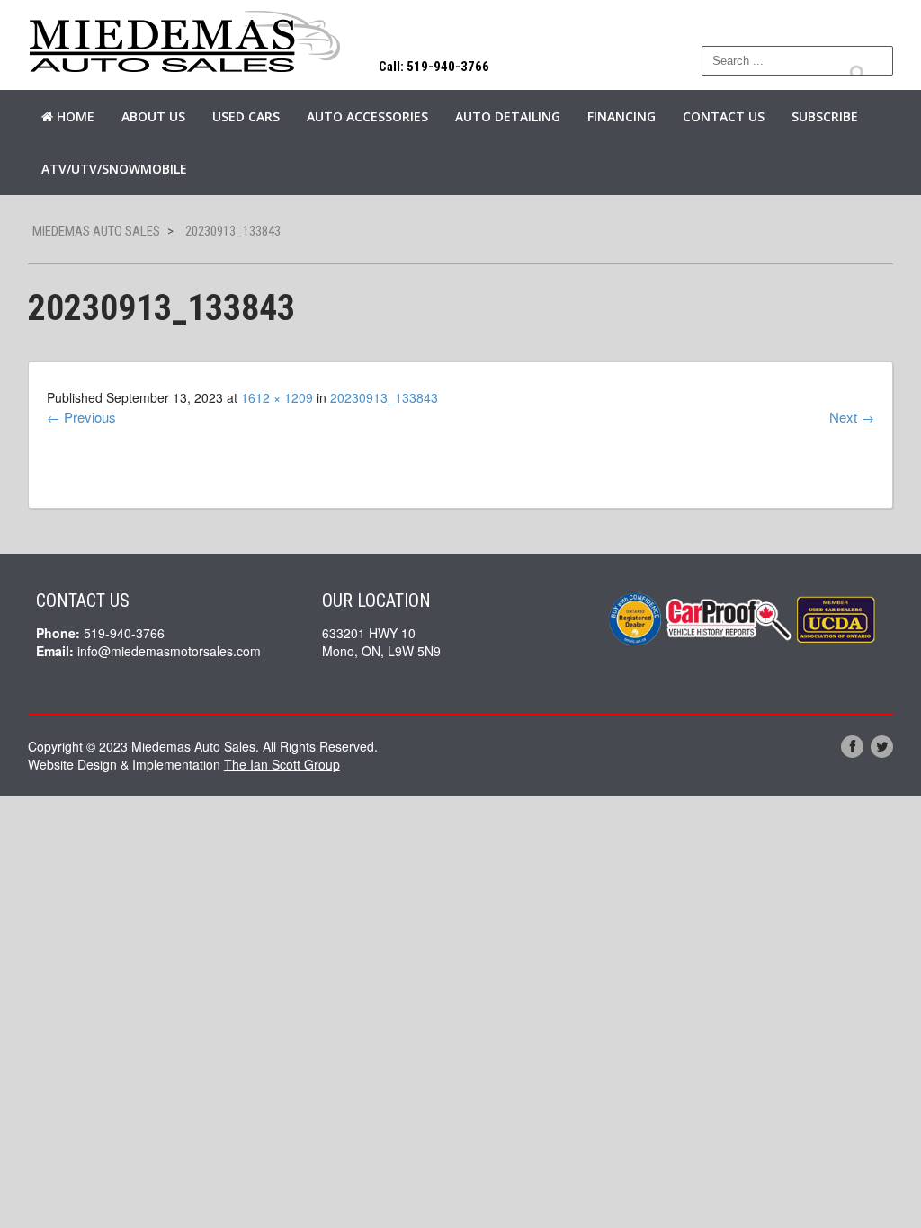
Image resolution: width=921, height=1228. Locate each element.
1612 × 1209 (277, 397)
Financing (621, 116)
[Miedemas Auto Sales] (185, 43)
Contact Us (724, 116)
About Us (153, 116)
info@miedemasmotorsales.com (169, 651)
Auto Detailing (507, 116)
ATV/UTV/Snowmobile (114, 168)
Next (851, 416)
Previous (81, 416)
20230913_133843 (384, 397)
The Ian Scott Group (282, 764)
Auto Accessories (367, 116)
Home (73, 116)
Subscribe (824, 116)
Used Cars (246, 116)
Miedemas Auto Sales (96, 231)
